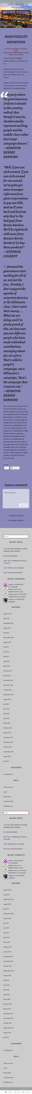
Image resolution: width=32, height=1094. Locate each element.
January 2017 (7, 675)
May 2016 (6, 713)
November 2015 (8, 742)
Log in (5, 792)
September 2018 (8, 637)
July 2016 (6, 704)
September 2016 (8, 694)
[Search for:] (16, 536)
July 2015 (6, 761)
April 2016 (6, 718)
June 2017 (6, 652)
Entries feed (7, 796)
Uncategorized (7, 774)
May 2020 (6, 618)
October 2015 (7, 747)
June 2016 (6, 709)
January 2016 (7, 732)
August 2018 (7, 642)
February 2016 (7, 728)
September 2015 (8, 752)
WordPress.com (8, 806)
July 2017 (6, 647)
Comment (23, 505)
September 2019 (8, 623)
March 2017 (6, 666)
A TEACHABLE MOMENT (15, 520)
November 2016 (8, 685)
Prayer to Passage (16, 15)
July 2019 (6, 633)
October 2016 (7, 690)
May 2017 (6, 656)
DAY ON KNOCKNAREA (10, 556)
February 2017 (7, 671)
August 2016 (7, 699)
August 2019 (7, 628)
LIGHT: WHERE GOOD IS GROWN (13, 568)
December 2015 (8, 737)
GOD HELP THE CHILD (16, 515)
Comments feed (8, 801)
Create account (8, 787)
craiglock (11, 599)
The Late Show (18, 54)
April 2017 (6, 661)
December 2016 (8, 680)
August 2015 (7, 756)
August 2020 (7, 614)
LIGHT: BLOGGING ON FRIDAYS (13, 572)
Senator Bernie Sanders (15, 52)
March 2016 (6, 723)
